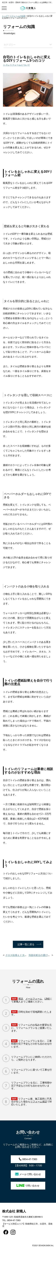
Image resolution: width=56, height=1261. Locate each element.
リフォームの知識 (17, 16)
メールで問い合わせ (30, 1174)
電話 (20, 998)
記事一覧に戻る (26, 944)
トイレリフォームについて (16, 64)
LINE (47, 998)
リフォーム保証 (38, 1101)
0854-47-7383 (29, 1159)
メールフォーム (33, 998)
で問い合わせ (32, 1185)
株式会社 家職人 (14, 1211)
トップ (5, 16)
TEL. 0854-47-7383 (11, 1220)
